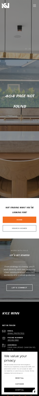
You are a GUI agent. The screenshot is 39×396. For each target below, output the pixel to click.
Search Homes (19, 228)
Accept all (19, 390)
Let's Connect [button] (19, 288)
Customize (19, 384)
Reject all (19, 378)
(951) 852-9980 (13, 340)
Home (19, 220)
